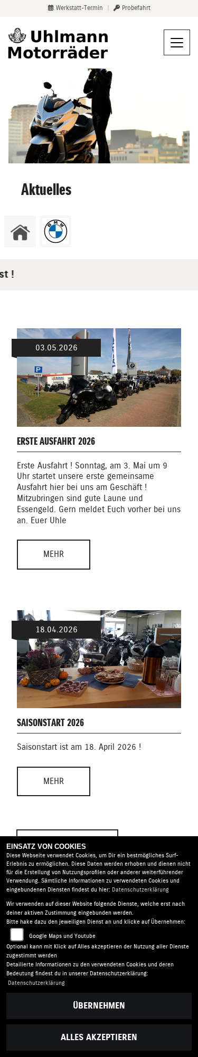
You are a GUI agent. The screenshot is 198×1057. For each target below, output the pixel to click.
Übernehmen (99, 1006)
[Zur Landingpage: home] (20, 231)
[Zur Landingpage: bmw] (55, 231)
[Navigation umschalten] (177, 43)
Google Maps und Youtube (62, 936)
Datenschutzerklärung (140, 889)
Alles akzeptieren (99, 1037)
